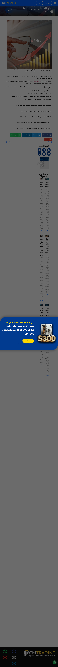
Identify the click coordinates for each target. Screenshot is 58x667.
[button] (56, 319)
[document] (29, 333)
